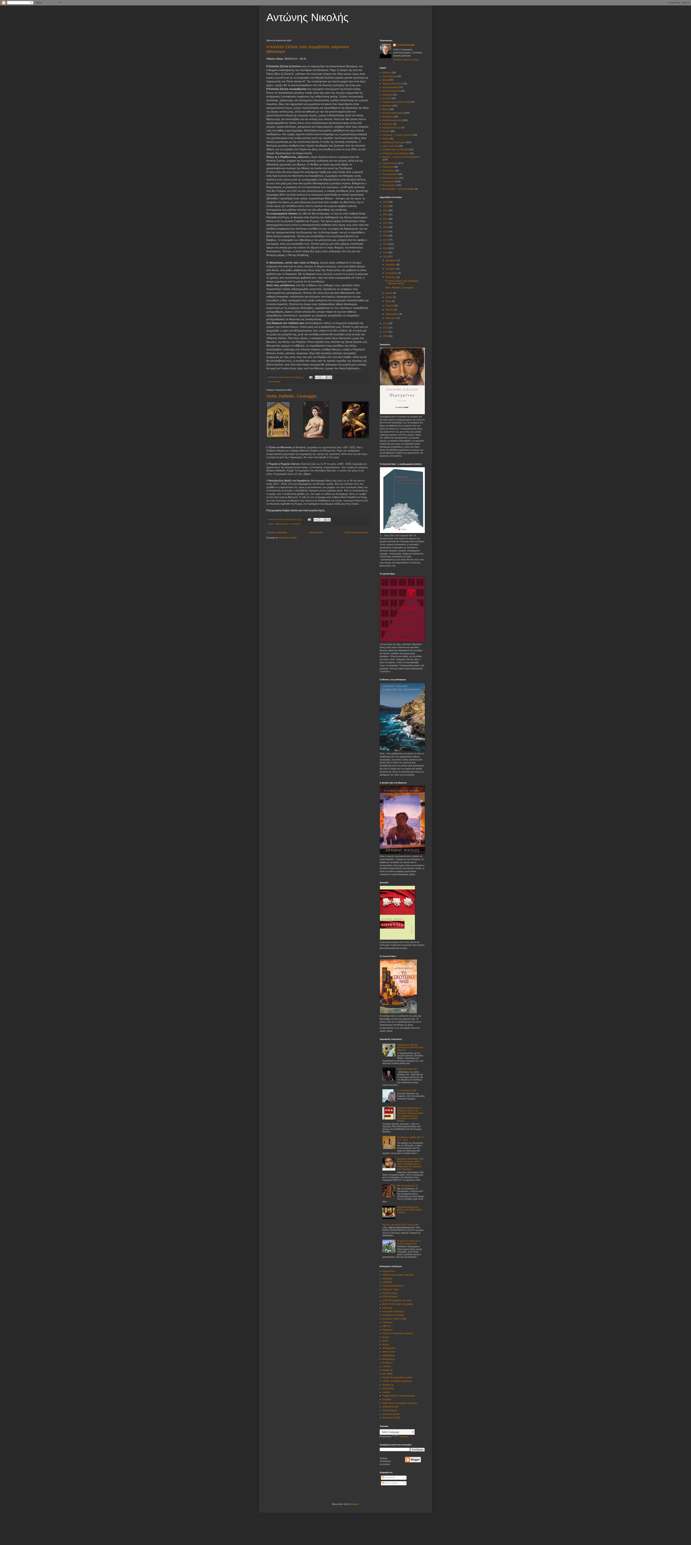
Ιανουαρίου (391, 318)
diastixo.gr (387, 1370)
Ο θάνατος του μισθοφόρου (395, 153)
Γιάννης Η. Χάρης (390, 1289)
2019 (386, 231)
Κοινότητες (387, 124)
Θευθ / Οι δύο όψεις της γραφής (397, 1304)
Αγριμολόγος (388, 1271)
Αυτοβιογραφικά (390, 87)
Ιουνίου (389, 297)
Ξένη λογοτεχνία (390, 146)
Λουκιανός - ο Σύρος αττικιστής (397, 135)
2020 (386, 227)
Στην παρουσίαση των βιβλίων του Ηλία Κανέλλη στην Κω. (409, 1210)
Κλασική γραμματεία (392, 120)
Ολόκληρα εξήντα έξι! (407, 1069)
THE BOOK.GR (389, 1410)
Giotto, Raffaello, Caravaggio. (292, 396)
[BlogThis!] (320, 377)
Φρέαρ (385, 1344)
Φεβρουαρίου (392, 314)
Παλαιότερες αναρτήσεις (356, 532)
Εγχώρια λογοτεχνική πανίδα (396, 102)
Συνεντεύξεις (388, 170)
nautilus (386, 1392)
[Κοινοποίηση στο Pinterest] (330, 377)
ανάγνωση (387, 1278)
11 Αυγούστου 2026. (407, 1090)
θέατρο (385, 109)
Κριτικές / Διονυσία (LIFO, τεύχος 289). (400, 1224)
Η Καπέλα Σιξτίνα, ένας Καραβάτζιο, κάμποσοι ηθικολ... (402, 282)
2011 (386, 327)
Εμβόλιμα (387, 105)
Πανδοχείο (387, 1322)
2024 (386, 210)
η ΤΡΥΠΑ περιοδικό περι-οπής (397, 1300)
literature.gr (388, 1385)
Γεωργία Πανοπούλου (393, 1286)
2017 (386, 240)
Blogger (354, 1504)
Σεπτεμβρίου (391, 273)
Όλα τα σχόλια (391, 1483)
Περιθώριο (387, 1330)
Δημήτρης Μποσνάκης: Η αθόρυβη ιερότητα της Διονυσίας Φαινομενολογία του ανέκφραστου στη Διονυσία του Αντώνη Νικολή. (410, 1114)
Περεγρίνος (387, 167)
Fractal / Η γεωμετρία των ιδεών (397, 1377)
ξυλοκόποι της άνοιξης (393, 1315)
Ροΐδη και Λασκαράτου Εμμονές (397, 1333)
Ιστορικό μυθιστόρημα (393, 113)
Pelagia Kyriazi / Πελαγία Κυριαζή (398, 1396)
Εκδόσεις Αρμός (390, 1293)
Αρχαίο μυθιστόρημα (392, 83)
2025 (386, 206)
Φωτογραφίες (389, 185)
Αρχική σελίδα (316, 532)
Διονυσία (386, 98)
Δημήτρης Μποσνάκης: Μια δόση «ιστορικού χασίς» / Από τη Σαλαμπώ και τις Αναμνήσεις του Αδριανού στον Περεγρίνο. (410, 1164)
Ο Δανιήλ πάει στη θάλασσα (395, 149)
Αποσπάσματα (389, 76)
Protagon (386, 1399)
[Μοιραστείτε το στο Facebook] (327, 377)
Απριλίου (390, 305)
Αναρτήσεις (389, 1477)
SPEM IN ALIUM (390, 1406)
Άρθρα (277, 381)
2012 (386, 323)
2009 (386, 336)
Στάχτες (386, 1337)
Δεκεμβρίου (391, 260)
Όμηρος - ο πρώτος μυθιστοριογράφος (401, 157)
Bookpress (387, 1362)
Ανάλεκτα (386, 72)
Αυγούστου (391, 277)
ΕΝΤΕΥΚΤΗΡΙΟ (390, 1296)
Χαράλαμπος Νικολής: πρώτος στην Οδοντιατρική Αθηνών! (410, 1047)
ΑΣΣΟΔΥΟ (387, 1282)
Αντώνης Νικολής (307, 17)
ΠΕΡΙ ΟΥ (386, 1326)
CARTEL (386, 1366)
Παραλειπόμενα (281, 524)
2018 (386, 235)
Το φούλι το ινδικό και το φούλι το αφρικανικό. (409, 1242)
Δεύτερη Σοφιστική (391, 91)
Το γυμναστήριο (390, 174)
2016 (386, 244)
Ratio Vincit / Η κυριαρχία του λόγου (399, 1403)
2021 (386, 223)
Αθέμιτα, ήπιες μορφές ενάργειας (398, 1275)
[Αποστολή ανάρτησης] (310, 377)
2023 (386, 214)
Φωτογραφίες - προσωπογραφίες (398, 189)
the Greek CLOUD (391, 1417)
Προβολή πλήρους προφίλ (406, 59)
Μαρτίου (389, 309)
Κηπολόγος (388, 116)
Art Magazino (388, 1348)
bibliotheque (388, 1355)
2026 (386, 202)
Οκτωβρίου (391, 269)
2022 (386, 219)
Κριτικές (386, 131)
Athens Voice (388, 1351)
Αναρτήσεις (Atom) (288, 537)
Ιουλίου (389, 293)
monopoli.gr (388, 1388)
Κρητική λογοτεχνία (391, 127)
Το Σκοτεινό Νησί (390, 178)
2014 (386, 252)
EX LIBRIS (387, 1374)
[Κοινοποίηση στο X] (323, 377)
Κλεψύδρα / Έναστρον (393, 1311)
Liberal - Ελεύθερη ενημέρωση (397, 1381)
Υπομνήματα (294, 524)
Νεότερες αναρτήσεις (277, 532)
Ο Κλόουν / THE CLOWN (394, 1319)
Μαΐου (388, 301)
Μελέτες (386, 138)
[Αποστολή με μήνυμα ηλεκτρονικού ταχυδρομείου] (317, 377)
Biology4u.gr (388, 1359)
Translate (403, 1436)
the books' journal (391, 1414)
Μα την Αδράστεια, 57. (408, 1185)
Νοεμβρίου (391, 264)
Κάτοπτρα (387, 1308)
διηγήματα (387, 94)
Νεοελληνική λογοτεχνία (393, 142)
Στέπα (385, 1341)
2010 (386, 332)
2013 (386, 256)
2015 (386, 248)
